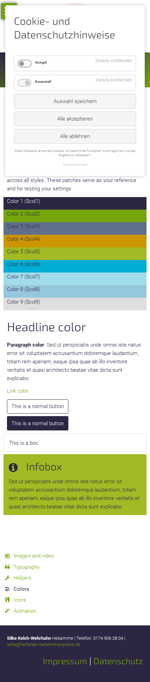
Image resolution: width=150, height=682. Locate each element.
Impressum (65, 660)
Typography (27, 567)
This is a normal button (38, 406)
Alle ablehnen (75, 136)
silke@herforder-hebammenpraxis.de (43, 644)
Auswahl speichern (75, 101)
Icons (20, 600)
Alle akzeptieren (75, 119)
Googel (41, 62)
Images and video (34, 556)
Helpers (22, 578)
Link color (18, 391)
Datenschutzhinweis (75, 164)
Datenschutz (118, 660)
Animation (25, 611)
